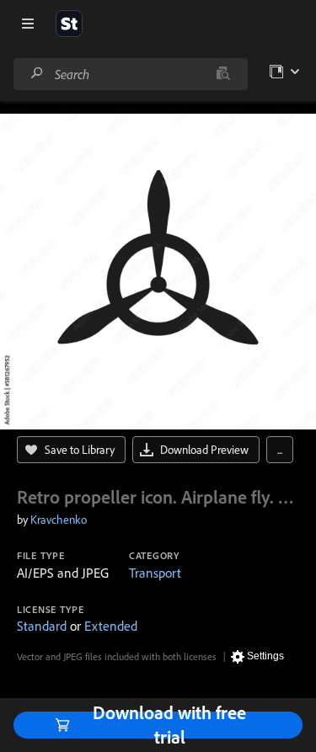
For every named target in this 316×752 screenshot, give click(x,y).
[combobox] (130, 74)
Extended (110, 625)
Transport (155, 572)
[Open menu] (27, 23)
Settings (265, 656)
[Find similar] (222, 74)
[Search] (37, 74)
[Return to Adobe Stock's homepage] (69, 23)
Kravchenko (58, 519)
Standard (42, 625)
